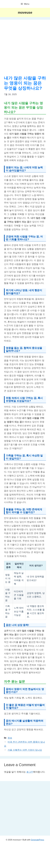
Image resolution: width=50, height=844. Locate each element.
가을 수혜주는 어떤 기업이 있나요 (25, 750)
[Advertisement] (25, 49)
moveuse (25, 12)
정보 (10, 738)
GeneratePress (37, 840)
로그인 (29, 772)
